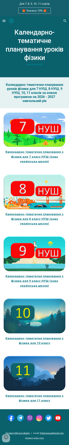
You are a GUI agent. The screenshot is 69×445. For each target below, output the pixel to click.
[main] (34, 47)
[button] (4, 20)
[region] (34, 8)
